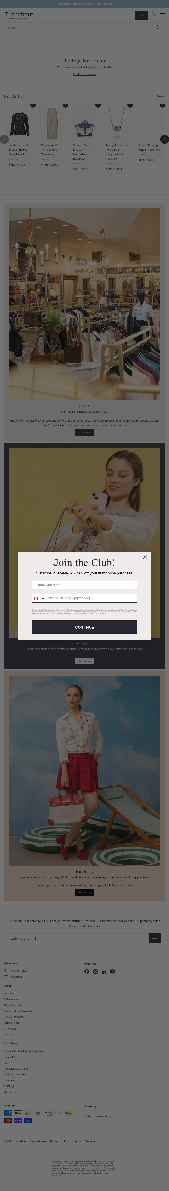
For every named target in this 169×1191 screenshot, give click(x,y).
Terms (103, 613)
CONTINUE (84, 627)
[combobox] (39, 598)
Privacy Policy (94, 613)
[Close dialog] (145, 557)
